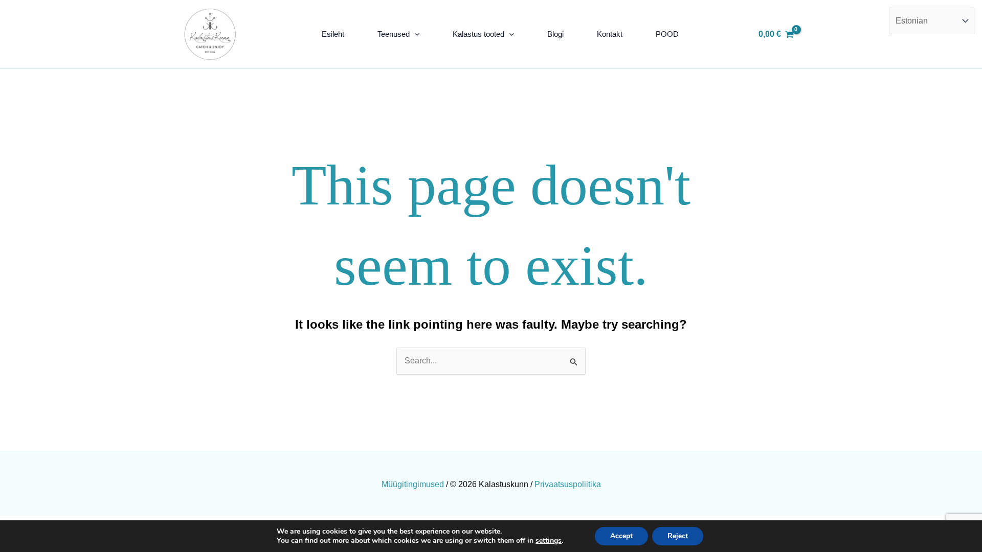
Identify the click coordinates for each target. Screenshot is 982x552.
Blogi (555, 34)
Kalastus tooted (478, 34)
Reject (677, 536)
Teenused (393, 34)
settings (548, 540)
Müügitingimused (413, 484)
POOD (667, 34)
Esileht (333, 34)
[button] (414, 34)
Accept (621, 536)
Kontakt (609, 34)
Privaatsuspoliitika (567, 484)
